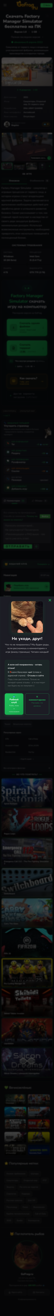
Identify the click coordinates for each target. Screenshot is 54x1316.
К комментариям (37, 701)
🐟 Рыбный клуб (14, 704)
